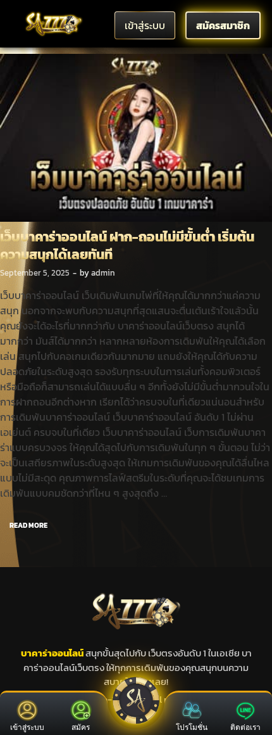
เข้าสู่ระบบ (145, 25)
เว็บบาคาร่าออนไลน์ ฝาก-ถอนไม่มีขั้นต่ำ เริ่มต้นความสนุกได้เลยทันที (127, 245)
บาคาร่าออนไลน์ (52, 653)
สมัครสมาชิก (223, 25)
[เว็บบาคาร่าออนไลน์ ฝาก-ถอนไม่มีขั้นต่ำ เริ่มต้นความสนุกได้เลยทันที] (136, 138)
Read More (23, 522)
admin (103, 273)
